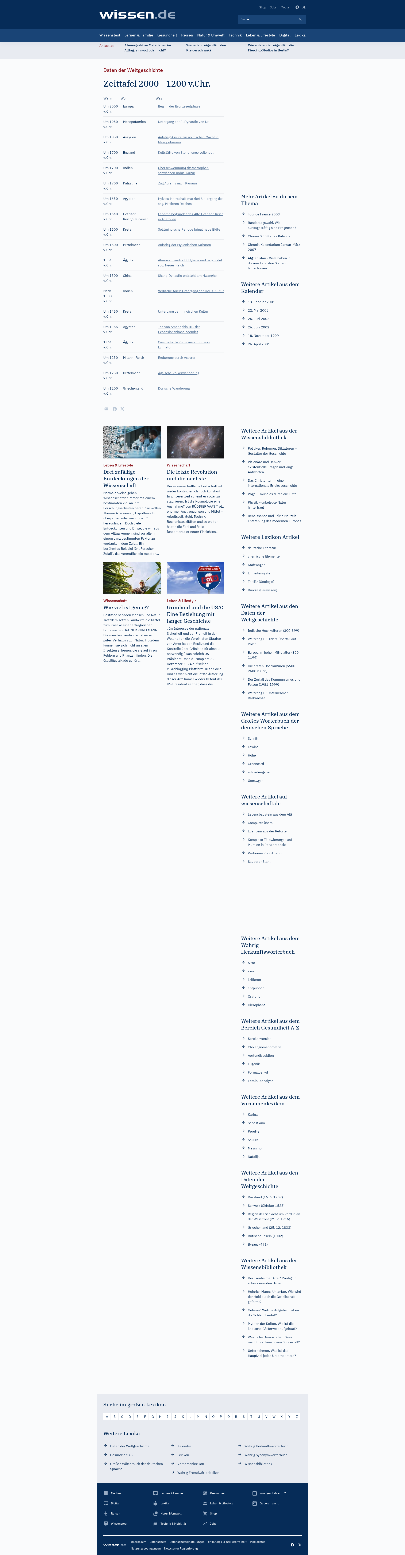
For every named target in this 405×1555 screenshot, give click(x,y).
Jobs (273, 7)
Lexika (300, 35)
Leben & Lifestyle (260, 35)
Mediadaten (258, 1542)
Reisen (187, 35)
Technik (235, 35)
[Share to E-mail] (106, 409)
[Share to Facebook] (115, 409)
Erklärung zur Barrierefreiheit (227, 1542)
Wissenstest (109, 35)
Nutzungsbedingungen (146, 1548)
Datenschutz (158, 1542)
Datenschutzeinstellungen (187, 1542)
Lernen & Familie (138, 35)
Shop (262, 7)
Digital (284, 35)
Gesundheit (167, 35)
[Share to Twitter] (122, 409)
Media (285, 7)
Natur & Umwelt (210, 35)
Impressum (138, 1542)
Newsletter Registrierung (181, 1548)
